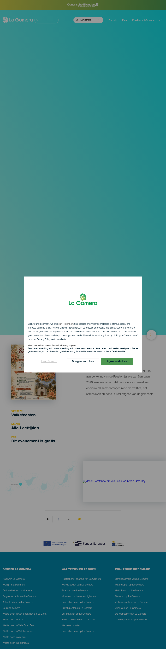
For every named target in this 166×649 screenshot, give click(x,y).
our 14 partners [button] (66, 324)
